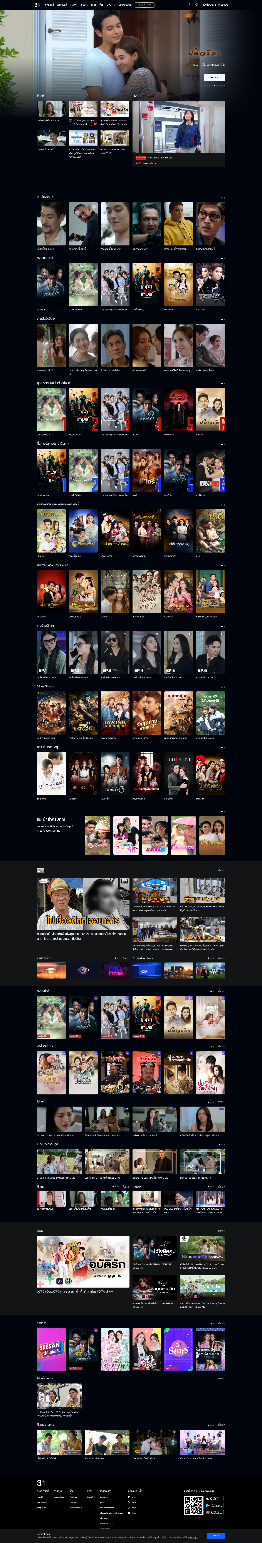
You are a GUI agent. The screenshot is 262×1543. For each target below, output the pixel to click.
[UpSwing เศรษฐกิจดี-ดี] (178, 970)
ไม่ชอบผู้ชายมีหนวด (45, 249)
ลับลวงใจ (73, 799)
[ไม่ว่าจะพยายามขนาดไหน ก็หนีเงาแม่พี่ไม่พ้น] (59, 1119)
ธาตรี (135, 495)
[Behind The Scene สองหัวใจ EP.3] (202, 1161)
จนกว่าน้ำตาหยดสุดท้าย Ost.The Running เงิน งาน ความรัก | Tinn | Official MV (202, 1305)
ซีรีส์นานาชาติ (42, 1502)
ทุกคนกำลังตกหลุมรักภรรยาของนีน (83, 372)
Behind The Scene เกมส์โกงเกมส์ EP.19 (113, 151)
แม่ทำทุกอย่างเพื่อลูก (205, 370)
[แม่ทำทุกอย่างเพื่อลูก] (210, 345)
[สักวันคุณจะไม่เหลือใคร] (115, 345)
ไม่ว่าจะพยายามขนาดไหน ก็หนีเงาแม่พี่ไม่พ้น (55, 1135)
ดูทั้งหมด (153, 163)
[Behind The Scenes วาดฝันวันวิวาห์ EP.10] (59, 1161)
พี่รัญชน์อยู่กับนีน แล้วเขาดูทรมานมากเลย (102, 1135)
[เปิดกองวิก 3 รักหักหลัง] (59, 1442)
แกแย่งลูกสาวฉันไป (45, 370)
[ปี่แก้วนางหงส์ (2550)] (212, 835)
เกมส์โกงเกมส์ (138, 309)
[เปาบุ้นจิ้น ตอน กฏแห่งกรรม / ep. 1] (147, 1072)
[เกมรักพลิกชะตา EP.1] (51, 652)
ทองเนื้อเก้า (42, 617)
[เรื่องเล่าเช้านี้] (51, 970)
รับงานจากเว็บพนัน (45, 1209)
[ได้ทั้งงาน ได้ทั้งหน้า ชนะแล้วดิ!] (155, 1119)
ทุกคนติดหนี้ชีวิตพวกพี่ (111, 249)
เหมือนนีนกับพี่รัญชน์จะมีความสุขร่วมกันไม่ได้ (199, 1135)
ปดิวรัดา (199, 434)
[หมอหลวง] (51, 531)
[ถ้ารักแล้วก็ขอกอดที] (51, 138)
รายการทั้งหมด (59, 1497)
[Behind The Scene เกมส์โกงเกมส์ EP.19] (115, 138)
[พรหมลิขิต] (178, 591)
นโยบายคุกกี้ (104, 1518)
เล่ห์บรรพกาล (170, 556)
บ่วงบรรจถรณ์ (107, 556)
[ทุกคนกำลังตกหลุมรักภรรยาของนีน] (83, 345)
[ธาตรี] (147, 470)
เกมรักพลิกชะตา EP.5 (173, 677)
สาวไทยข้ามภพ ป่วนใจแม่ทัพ (81, 738)
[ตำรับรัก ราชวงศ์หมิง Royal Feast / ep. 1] (178, 1072)
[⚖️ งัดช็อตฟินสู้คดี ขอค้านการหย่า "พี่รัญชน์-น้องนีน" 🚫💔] (83, 109)
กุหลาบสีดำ (201, 309)
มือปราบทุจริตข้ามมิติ (46, 738)
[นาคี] (210, 531)
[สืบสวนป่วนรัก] (126, 835)
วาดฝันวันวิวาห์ (75, 309)
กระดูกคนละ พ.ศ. (140, 249)
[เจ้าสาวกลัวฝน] (183, 835)
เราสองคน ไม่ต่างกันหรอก (175, 249)
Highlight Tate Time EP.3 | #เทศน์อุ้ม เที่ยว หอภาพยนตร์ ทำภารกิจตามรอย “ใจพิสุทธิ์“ (57, 1414)
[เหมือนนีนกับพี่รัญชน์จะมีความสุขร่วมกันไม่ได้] (202, 1119)
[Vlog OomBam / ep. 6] (115, 1349)
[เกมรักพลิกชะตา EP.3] (115, 652)
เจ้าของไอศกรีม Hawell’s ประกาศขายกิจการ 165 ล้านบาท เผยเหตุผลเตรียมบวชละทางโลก (154, 908)
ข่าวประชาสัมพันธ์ (76, 1507)
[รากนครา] (210, 773)
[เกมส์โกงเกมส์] (147, 284)
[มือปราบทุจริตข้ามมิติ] (51, 713)
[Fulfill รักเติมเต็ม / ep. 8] (210, 1017)
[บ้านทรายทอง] (178, 284)
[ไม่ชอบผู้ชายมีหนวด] (51, 223)
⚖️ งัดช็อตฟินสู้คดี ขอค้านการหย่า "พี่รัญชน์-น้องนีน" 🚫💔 (83, 122)
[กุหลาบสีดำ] (210, 284)
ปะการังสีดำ (169, 434)
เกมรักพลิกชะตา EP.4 (142, 677)
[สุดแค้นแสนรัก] (147, 591)
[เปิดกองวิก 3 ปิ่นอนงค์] (107, 1442)
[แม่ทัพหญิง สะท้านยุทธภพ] (178, 713)
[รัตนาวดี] (97, 835)
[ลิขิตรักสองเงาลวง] (115, 713)
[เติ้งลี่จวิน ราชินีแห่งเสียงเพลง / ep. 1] (51, 1072)
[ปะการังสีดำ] (178, 409)
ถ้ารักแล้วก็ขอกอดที (45, 149)
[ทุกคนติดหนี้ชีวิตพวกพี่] (115, 223)
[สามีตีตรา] (210, 470)
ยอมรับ (216, 1535)
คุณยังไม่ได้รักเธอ (108, 1209)
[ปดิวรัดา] (210, 409)
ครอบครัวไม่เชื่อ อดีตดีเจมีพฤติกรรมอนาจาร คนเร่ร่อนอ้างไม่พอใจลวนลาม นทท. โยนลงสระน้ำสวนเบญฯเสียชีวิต (81, 936)
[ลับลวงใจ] (83, 773)
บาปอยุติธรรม (139, 799)
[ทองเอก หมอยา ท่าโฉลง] (210, 591)
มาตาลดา (105, 617)
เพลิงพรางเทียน (139, 556)
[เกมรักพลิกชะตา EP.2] (83, 652)
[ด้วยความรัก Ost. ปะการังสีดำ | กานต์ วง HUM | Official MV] (155, 1287)
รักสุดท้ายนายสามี (140, 738)
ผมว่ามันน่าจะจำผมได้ (205, 249)
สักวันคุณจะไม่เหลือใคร (110, 370)
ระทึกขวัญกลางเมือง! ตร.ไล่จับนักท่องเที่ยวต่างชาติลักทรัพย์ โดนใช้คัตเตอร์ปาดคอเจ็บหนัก (202, 947)
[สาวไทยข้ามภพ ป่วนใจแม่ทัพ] (83, 713)
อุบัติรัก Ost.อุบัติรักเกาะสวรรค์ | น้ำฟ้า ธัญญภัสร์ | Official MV (114, 122)
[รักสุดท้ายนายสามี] (147, 713)
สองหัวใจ (41, 309)
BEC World (104, 1497)
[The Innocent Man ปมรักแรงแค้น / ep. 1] (210, 1072)
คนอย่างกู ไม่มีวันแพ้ (77, 249)
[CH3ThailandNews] (147, 970)
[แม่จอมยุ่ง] (155, 835)
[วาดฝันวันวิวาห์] (83, 284)
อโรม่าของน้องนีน (140, 370)
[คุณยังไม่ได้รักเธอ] (115, 1199)
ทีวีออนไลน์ (91, 1497)
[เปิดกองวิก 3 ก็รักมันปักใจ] (155, 1442)
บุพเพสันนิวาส (75, 617)
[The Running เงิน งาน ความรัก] (115, 284)
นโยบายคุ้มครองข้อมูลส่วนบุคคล (111, 1513)
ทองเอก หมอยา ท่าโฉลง (206, 617)
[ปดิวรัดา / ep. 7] (178, 1017)
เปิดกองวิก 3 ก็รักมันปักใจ (144, 1458)
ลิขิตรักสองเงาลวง (108, 738)
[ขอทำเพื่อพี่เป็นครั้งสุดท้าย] (51, 109)
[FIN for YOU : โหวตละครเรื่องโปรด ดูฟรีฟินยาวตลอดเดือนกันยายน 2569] (83, 138)
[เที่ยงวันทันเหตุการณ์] (83, 970)
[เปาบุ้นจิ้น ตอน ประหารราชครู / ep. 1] (115, 1072)
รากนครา (200, 799)
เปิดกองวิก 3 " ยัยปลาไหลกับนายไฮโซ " (197, 1458)
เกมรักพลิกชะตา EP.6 (205, 677)
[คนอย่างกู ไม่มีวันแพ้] (83, 223)
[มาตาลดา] (115, 591)
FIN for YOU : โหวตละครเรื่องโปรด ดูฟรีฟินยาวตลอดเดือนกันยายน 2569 (82, 153)
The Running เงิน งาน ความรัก (114, 309)
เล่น (216, 77)
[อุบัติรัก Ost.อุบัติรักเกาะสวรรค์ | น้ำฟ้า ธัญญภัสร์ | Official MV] (115, 109)
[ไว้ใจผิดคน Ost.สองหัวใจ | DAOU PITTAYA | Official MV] (155, 1248)
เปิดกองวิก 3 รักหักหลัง (47, 1458)
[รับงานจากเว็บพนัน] (51, 1199)
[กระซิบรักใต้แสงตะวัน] (210, 713)
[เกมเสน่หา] (178, 773)
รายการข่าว (74, 1502)
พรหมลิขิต (168, 617)
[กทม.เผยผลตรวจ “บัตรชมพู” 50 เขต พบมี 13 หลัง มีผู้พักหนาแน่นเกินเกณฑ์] (202, 890)
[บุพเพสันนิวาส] (83, 591)
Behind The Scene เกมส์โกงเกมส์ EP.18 (150, 1178)
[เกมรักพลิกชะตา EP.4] (147, 652)
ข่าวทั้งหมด (73, 1497)
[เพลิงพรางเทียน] (147, 531)
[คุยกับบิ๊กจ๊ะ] (210, 970)
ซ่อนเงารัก (41, 799)
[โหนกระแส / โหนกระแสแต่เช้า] (115, 970)
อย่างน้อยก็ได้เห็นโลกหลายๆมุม (177, 370)
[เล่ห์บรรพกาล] (178, 531)
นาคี (198, 556)
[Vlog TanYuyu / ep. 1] (210, 1349)
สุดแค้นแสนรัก (138, 617)
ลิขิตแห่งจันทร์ (75, 556)
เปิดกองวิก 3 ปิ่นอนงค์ (94, 1458)
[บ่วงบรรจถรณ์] (115, 531)
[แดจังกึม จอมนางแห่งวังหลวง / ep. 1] (83, 1072)
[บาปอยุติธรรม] (147, 773)
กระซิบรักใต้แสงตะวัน (205, 738)
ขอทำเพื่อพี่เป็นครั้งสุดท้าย (48, 120)
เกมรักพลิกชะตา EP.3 (110, 677)
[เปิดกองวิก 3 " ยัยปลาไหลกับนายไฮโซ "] (202, 1442)
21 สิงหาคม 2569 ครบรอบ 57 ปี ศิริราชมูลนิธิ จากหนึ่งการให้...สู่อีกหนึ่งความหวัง (147, 1210)
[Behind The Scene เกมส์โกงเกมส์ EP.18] (155, 1161)
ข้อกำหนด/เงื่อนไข (106, 1523)
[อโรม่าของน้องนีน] (147, 345)
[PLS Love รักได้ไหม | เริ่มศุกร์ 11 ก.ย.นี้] (178, 1199)
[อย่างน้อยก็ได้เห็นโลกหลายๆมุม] (178, 345)
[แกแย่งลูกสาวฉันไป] (51, 345)
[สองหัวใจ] (51, 284)
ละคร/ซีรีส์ (40, 1497)
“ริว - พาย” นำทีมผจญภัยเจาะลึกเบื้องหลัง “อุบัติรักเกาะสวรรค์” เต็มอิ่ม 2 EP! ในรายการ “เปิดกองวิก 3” (210, 1210)
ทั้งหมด (221, 870)
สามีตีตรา (200, 495)
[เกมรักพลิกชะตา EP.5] (178, 652)
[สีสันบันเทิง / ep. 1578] (51, 1349)
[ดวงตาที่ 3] (115, 773)
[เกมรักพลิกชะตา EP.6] (210, 652)
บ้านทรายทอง (170, 309)
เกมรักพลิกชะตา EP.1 (46, 677)
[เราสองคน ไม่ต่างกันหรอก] (178, 223)
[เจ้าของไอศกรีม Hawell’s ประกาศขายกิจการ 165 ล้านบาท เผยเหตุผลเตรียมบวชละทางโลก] (155, 890)
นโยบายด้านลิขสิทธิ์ (107, 1507)
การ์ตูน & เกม (41, 1507)
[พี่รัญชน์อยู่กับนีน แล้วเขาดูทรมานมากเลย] (107, 1119)
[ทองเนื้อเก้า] (51, 591)
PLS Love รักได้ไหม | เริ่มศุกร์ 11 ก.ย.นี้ (178, 1210)
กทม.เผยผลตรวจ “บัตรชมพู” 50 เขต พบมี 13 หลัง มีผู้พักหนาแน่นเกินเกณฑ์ (202, 908)
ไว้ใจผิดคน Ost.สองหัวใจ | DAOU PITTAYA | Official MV (152, 1266)
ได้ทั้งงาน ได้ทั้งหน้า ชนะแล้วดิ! (145, 1135)
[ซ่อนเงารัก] (51, 773)
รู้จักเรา (102, 1502)
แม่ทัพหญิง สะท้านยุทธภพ (175, 738)
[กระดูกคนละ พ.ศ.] (147, 223)
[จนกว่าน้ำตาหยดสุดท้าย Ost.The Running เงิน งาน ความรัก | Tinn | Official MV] (202, 1287)
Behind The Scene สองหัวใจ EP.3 (195, 1178)
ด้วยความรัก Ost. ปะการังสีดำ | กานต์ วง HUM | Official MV (153, 1305)
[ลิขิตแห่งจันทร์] (83, 531)
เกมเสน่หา (168, 799)
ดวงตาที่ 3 (105, 799)
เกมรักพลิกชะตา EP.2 (78, 677)
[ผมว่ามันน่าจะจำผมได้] (210, 223)
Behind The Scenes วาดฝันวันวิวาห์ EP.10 (56, 1178)
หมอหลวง (41, 556)
